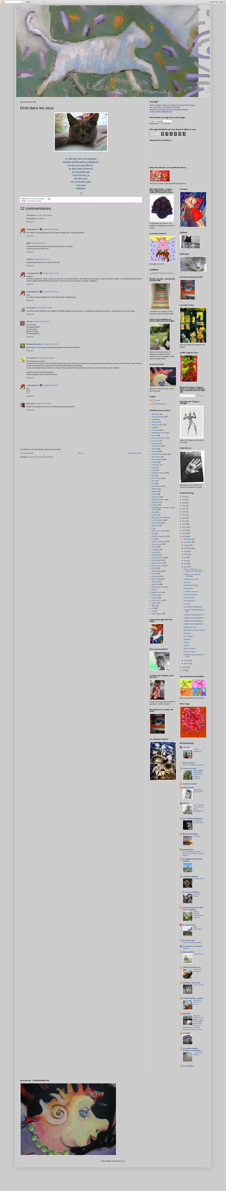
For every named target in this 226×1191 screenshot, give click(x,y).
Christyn (29, 321)
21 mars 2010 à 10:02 (38, 243)
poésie (39, 201)
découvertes (156, 457)
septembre (188, 548)
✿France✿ (30, 403)
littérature (155, 525)
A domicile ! (196, 836)
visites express (157, 614)
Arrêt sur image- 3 (190, 648)
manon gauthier (188, 952)
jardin (154, 512)
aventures (155, 430)
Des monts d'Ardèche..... (192, 892)
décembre (188, 539)
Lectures (155, 515)
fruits (153, 484)
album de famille (157, 417)
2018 (184, 512)
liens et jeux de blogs (159, 517)
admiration (155, 414)
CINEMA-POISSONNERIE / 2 (194, 621)
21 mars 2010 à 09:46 (44, 215)
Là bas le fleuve (198, 954)
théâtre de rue (157, 592)
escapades (155, 465)
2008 (184, 670)
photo (154, 568)
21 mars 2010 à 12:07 (41, 321)
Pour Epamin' (188, 588)
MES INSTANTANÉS (190, 834)
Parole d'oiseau (189, 598)
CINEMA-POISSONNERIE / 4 (194, 615)
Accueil (80, 453)
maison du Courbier (159, 531)
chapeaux (155, 443)
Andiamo (29, 259)
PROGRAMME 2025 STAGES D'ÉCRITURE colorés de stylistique (198, 774)
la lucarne (187, 633)
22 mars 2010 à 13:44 (50, 385)
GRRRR (154, 489)
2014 (184, 524)
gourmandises (157, 486)
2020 (184, 506)
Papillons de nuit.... (190, 627)
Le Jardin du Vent (189, 925)
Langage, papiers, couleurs (193, 998)
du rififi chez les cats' (191, 579)
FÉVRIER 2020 (198, 878)
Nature (154, 547)
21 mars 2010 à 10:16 (50, 273)
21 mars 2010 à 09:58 (50, 229)
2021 (184, 503)
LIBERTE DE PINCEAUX (191, 967)
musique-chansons (158, 541)
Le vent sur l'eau (198, 985)
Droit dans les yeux (190, 594)
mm (153, 533)
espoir (154, 468)
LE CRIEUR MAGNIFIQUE (193, 607)
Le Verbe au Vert (189, 940)
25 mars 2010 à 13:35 (43, 403)
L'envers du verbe (189, 768)
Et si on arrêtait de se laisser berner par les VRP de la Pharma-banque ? (193, 853)
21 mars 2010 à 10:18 (50, 292)
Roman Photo (156, 579)
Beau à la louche (189, 763)
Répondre (30, 222)
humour (154, 494)
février (186, 660)
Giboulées (187, 639)
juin (185, 557)
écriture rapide (157, 459)
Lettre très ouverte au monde (192, 942)
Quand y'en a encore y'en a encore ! (197, 1002)
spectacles (155, 584)
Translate (167, 124)
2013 (184, 527)
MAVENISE (187, 1014)
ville (153, 611)
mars (186, 567)
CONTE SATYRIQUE (191, 585)
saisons (154, 582)
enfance (154, 462)
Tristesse (186, 948)
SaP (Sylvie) (30, 308)
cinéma (154, 449)
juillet (186, 554)
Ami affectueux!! (189, 601)
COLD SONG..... (189, 636)
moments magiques (159, 536)
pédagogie (155, 555)
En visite (187, 642)
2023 (184, 497)
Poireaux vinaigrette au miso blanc (193, 765)
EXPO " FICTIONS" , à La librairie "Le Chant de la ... (194, 570)
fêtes (153, 476)
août (186, 551)
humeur (154, 492)
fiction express (157, 478)
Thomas (157, 400)
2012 (184, 530)
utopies (154, 603)
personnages (156, 560)
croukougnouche (32, 229)
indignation (156, 502)
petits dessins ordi (158, 566)
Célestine (186, 747)
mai (185, 561)
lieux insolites (156, 523)
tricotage (155, 595)
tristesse (154, 598)
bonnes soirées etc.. (159, 438)
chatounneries (31, 201)
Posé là (186, 645)
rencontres (155, 576)
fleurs (154, 481)
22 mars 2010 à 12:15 (46, 358)
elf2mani (186, 803)
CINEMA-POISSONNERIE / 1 (194, 624)
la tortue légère (188, 1066)
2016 (184, 518)
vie (153, 608)
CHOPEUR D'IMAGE (190, 877)
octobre (187, 545)
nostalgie (155, 552)
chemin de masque (190, 784)
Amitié (154, 419)
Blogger (122, 1161)
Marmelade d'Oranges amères (194, 630)
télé (153, 590)
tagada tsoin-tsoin (158, 587)
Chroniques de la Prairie (191, 983)
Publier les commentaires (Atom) (41, 457)
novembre (188, 542)
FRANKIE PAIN (188, 788)
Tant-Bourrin (31, 215)
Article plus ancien (134, 453)
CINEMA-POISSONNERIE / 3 (194, 618)
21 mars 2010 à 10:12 (41, 259)
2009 (184, 667)
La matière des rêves (191, 591)
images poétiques (158, 500)
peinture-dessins (157, 558)
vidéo (154, 606)
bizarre (154, 435)
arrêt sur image (157, 425)
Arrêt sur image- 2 (190, 652)
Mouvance (187, 582)
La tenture (187, 604)
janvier (186, 663)
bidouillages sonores (159, 433)
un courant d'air (32, 358)
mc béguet (186, 1033)
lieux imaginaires (158, 520)
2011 (184, 533)
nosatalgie (155, 550)
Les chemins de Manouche (192, 819)
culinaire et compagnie (160, 454)
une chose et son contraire (192, 946)
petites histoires (157, 563)
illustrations (156, 497)
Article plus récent (27, 453)
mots (153, 539)
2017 (184, 515)
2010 (184, 536)
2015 (184, 521)
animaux (155, 422)
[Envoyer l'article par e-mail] (48, 198)
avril (185, 564)
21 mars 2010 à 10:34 (44, 308)
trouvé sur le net (157, 600)
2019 (184, 509)
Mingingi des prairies (34, 344)
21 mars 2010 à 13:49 (50, 344)
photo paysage (157, 571)
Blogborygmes (188, 849)
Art (153, 427)
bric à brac (155, 441)
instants (154, 505)
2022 (184, 500)
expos (154, 470)
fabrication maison (158, 473)
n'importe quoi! (157, 544)
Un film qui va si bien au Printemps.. (192, 575)
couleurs (155, 451)
